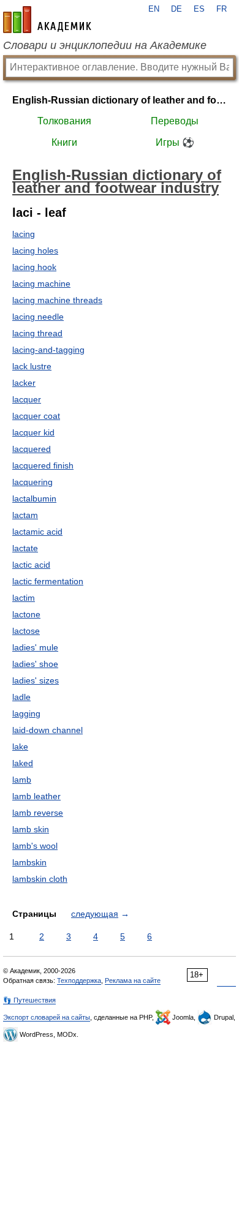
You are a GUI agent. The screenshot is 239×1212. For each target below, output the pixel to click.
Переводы (175, 121)
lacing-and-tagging (48, 350)
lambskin (29, 862)
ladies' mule (35, 647)
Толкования (64, 121)
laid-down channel (47, 730)
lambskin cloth (39, 879)
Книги (64, 142)
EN (153, 9)
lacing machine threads (57, 300)
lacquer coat (36, 416)
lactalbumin (34, 498)
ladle (21, 697)
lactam (25, 515)
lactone (26, 614)
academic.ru (47, 19)
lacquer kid (33, 432)
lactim (23, 598)
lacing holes (35, 250)
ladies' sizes (35, 680)
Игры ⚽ (175, 142)
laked (22, 763)
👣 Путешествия (29, 1000)
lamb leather (36, 796)
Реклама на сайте (133, 980)
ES (199, 9)
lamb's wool (35, 846)
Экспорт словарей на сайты (46, 1017)
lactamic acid (37, 531)
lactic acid (31, 565)
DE (176, 9)
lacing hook (34, 267)
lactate (25, 548)
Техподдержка (79, 980)
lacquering (32, 482)
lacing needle (38, 317)
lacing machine (41, 283)
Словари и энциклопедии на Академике (105, 45)
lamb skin (30, 829)
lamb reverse (37, 813)
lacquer (26, 399)
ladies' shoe (35, 664)
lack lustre (31, 366)
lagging (26, 713)
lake (20, 746)
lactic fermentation (47, 581)
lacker (24, 383)
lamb (21, 780)
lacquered (31, 449)
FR (221, 9)
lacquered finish (43, 465)
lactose (26, 631)
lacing (23, 234)
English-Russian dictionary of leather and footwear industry (119, 100)
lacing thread (37, 333)
